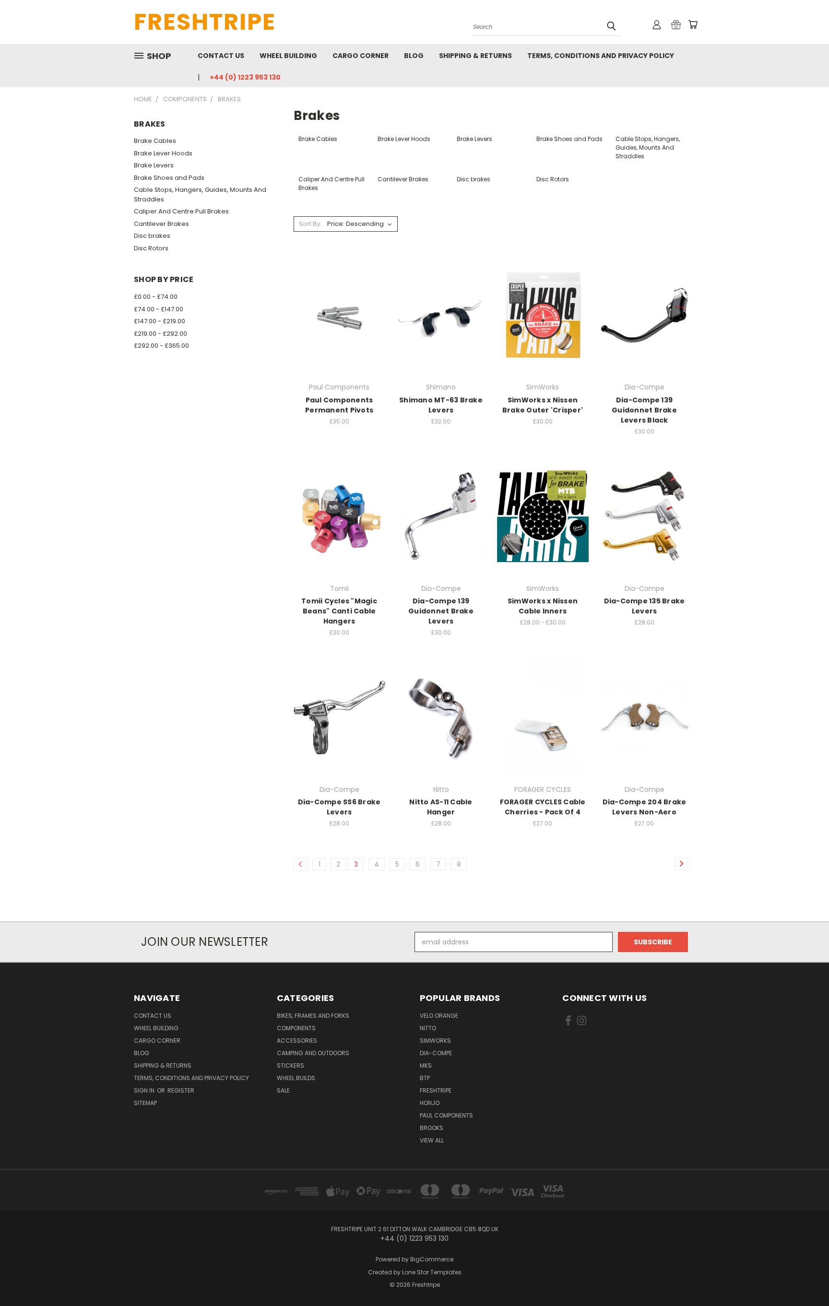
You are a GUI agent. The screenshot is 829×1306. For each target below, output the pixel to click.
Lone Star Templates (432, 1272)
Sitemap (145, 1103)
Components (296, 1028)
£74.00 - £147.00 (158, 309)
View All (432, 1140)
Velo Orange (439, 1016)
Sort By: (310, 223)
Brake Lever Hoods (163, 153)
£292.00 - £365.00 (161, 345)
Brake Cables (155, 140)
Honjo (429, 1103)
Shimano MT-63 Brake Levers (441, 405)
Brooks (431, 1128)
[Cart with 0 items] (693, 24)
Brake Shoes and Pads (169, 177)
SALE (283, 1090)
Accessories (297, 1040)
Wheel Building (288, 55)
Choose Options (543, 332)
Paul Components (446, 1115)
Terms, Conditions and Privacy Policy (600, 55)
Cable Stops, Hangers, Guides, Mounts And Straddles (200, 194)
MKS (426, 1065)
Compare (336, 314)
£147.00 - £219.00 (159, 321)
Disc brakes (152, 235)
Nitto (428, 1028)
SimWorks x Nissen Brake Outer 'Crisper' (542, 405)
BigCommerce (431, 1259)
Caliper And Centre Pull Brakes (181, 211)
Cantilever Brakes (161, 223)
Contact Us (221, 55)
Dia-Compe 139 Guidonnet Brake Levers (441, 611)
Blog (414, 55)
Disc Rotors (151, 248)
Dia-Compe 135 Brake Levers (644, 606)
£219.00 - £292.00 (160, 333)
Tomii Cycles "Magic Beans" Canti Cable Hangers (339, 611)
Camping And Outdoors (313, 1053)
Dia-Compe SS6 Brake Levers (339, 807)
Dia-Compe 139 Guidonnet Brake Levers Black (644, 410)
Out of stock (441, 734)
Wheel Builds (296, 1078)
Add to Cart (339, 332)
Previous (804, 1276)
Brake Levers (154, 165)
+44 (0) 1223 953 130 (245, 77)
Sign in (145, 1090)
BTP (425, 1078)
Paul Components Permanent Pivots (339, 405)
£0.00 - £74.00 (156, 296)
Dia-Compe (436, 1053)
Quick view (339, 296)
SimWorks (435, 1040)
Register (180, 1090)
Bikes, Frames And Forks (313, 1016)
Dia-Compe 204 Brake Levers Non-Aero (645, 807)
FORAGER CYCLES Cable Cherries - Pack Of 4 (543, 807)
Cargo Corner (360, 55)
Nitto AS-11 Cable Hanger (440, 807)
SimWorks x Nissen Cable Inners (543, 606)
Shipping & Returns (475, 55)
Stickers (290, 1065)
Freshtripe (435, 1090)
